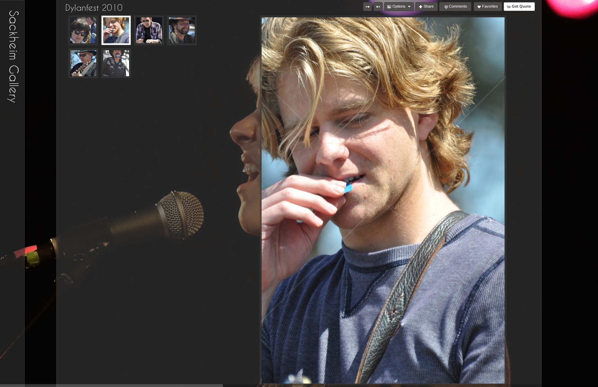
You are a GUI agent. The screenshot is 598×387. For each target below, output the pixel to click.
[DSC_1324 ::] (83, 63)
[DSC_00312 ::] (182, 30)
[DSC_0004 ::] (83, 30)
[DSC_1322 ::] (116, 63)
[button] (367, 6)
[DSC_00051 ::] (116, 30)
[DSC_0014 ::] (149, 30)
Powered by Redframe (574, 380)
